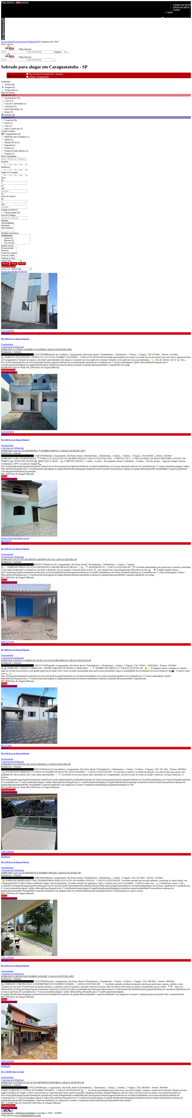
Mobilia (4, 220)
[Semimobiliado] (7, 223)
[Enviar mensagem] (68, 52)
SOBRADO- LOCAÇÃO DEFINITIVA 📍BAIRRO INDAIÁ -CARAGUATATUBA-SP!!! (43, 451)
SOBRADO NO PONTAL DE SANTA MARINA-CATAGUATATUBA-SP (36, 764)
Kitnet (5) (8, 112)
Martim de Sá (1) (12, 142)
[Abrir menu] (163, 17)
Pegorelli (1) (9, 145)
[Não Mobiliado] (7, 228)
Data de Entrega (8, 215)
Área (3, 178)
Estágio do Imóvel (9, 210)
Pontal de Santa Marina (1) (16, 151)
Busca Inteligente (8, 156)
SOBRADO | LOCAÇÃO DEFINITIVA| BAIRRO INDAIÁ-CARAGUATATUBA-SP (41, 873)
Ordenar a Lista (8, 258)
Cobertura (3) (10, 106)
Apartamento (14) (12, 98)
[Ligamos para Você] (3, 39)
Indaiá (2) (8, 139)
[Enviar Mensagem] (55, 60)
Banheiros (5, 167)
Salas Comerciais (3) (13, 128)
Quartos (4, 161)
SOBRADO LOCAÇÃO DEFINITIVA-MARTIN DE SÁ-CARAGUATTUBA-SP (39, 559)
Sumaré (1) (9, 153)
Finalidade (5, 81)
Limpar (13, 264)
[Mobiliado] (7, 225)
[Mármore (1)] (15, 240)
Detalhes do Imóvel (9, 233)
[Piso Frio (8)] (15, 243)
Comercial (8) (10, 120)
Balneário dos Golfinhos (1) (16, 137)
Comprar (5, 370)
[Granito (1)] (15, 238)
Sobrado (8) (9, 115)
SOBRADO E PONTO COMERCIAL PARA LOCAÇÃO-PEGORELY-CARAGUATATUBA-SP (46, 660)
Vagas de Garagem (9, 172)
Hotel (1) (8, 123)
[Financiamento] (9, 248)
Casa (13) (8, 101)
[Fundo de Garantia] (9, 253)
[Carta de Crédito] (9, 255)
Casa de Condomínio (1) (15, 103)
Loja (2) (8, 126)
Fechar (22, 264)
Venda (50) (9, 84)
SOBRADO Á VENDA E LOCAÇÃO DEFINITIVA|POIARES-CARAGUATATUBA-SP (42, 1082)
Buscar (5, 264)
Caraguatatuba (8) (12, 134)
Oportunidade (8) (12, 212)
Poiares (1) (9, 148)
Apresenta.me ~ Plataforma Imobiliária (18, 1113)
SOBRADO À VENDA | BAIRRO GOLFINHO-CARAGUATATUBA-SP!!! (36, 349)
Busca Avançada (8, 266)
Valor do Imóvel (8, 196)
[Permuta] (9, 251)
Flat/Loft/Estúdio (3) (13, 109)
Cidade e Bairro (8, 131)
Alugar (12, 370)
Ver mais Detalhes (9, 372)
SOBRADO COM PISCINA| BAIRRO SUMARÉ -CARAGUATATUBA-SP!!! (37, 976)
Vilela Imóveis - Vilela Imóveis (15, 2)
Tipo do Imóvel (8, 92)
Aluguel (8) (9, 87)
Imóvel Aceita (7, 245)
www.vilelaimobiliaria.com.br (27, 1115)
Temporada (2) (11, 90)
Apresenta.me (7, 1110)
